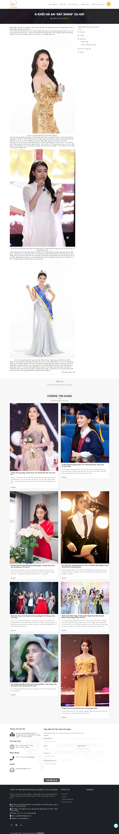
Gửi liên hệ (51, 780)
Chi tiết (13, 487)
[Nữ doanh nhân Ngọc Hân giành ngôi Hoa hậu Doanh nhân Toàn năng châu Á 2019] (85, 598)
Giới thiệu (52, 4)
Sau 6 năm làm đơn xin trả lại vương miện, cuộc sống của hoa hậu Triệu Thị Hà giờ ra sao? (34, 685)
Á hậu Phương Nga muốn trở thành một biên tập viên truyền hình (83, 465)
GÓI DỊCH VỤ (73, 4)
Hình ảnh (84, 4)
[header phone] (109, 4)
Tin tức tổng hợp (85, 48)
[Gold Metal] (14, 4)
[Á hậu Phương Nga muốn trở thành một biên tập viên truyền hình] (85, 433)
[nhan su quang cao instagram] (21, 825)
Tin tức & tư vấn (98, 4)
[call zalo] (116, 826)
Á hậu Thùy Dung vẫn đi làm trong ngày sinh (79, 708)
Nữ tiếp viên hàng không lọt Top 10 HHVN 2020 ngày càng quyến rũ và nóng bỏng (85, 566)
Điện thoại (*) (82, 746)
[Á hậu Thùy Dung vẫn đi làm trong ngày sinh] (85, 670)
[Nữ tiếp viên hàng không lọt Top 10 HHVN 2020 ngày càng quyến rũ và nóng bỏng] (85, 527)
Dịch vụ (62, 4)
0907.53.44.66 (21, 757)
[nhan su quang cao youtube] (16, 825)
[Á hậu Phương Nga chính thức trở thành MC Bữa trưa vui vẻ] (34, 437)
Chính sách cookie (67, 802)
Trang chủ (55, 18)
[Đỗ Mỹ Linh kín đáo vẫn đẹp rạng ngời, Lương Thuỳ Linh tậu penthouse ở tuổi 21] (34, 527)
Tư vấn (82, 35)
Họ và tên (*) (48, 738)
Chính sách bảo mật (67, 799)
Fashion (82, 32)
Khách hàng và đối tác (89, 44)
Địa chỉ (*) (47, 753)
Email (45, 746)
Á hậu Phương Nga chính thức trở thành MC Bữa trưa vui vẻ (33, 473)
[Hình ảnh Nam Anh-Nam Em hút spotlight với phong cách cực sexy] (34, 598)
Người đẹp (65, 18)
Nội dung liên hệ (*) (50, 760)
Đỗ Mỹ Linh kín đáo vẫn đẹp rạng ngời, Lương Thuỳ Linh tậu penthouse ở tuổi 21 (32, 566)
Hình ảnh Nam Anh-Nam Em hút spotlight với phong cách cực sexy (33, 616)
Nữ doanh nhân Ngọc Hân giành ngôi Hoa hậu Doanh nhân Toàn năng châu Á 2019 (83, 616)
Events (82, 52)
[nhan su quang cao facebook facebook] (11, 825)
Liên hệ (64, 796)
